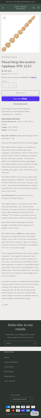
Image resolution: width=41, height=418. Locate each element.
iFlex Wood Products (17, 414)
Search (6, 357)
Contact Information (11, 362)
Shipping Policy (9, 376)
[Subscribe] (34, 343)
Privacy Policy (9, 367)
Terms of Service (10, 381)
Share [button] (6, 305)
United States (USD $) (19, 399)
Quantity (4, 81)
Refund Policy (9, 372)
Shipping (4, 73)
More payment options (20, 103)
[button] (2, 7)
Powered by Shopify (29, 414)
